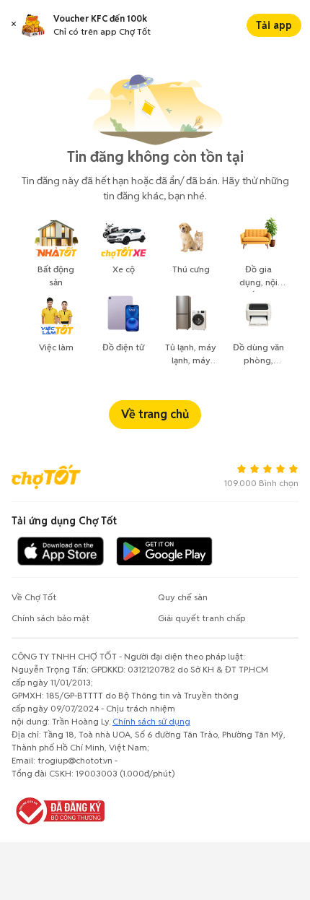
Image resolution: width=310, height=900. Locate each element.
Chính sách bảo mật (50, 618)
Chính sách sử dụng (151, 721)
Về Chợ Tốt (34, 597)
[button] (14, 25)
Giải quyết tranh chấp (201, 618)
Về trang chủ (155, 414)
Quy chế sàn (183, 597)
